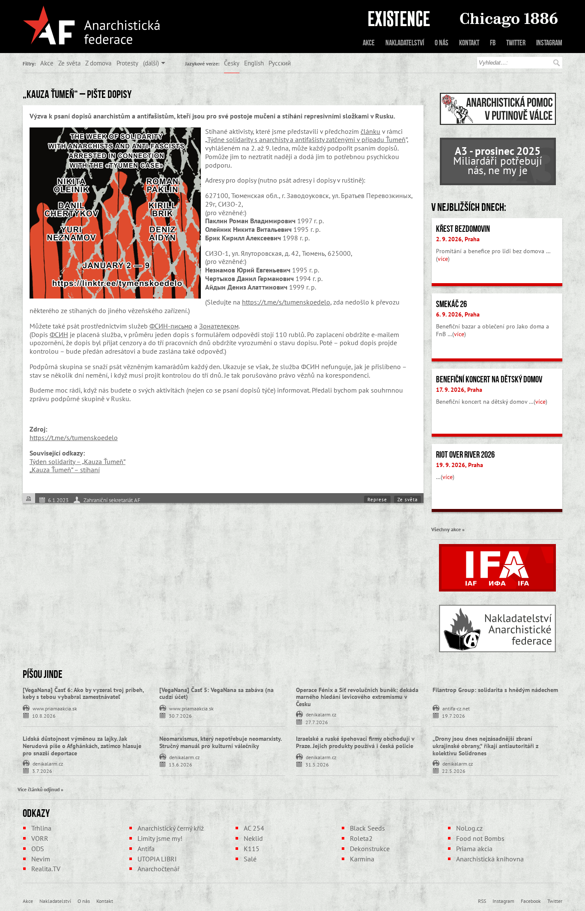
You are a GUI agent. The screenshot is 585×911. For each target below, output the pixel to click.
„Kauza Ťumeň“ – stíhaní (65, 469)
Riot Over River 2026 (465, 455)
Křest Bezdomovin (463, 229)
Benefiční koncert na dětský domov (489, 379)
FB (492, 42)
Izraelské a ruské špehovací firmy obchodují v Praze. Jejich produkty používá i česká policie (355, 742)
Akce (369, 42)
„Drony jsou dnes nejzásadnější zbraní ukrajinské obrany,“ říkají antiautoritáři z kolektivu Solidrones (485, 746)
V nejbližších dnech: (468, 207)
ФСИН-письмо (170, 326)
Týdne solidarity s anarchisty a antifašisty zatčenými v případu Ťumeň (306, 139)
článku (370, 131)
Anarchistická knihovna (490, 859)
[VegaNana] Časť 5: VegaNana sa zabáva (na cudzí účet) (216, 693)
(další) (151, 63)
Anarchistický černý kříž (170, 828)
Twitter (515, 42)
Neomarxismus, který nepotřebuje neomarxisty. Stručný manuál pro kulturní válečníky (220, 742)
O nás (441, 42)
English (254, 63)
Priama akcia (474, 848)
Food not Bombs (480, 838)
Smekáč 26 (451, 304)
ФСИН (59, 334)
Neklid (253, 838)
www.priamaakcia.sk (55, 708)
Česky (231, 63)
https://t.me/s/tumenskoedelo (286, 302)
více (443, 259)
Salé (250, 859)
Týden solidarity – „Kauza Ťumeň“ (77, 461)
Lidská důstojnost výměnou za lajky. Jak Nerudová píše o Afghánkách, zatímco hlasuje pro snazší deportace (82, 746)
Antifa (146, 848)
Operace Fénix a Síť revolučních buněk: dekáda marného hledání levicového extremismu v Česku (357, 697)
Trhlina (41, 828)
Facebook (531, 900)
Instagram (549, 42)
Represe (377, 500)
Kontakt (469, 42)
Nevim (40, 859)
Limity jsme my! (159, 838)
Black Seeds (367, 828)
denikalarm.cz (321, 714)
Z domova (98, 63)
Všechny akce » (448, 529)
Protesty (127, 63)
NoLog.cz (469, 828)
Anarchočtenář (158, 868)
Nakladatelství (404, 42)
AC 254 (254, 828)
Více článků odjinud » (40, 789)
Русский (280, 63)
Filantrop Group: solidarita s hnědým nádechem (495, 690)
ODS (37, 848)
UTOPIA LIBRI (157, 859)
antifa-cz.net (456, 708)
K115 (252, 848)
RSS (482, 900)
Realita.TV (45, 868)
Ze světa (69, 63)
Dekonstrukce (370, 848)
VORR (39, 838)
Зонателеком (219, 326)
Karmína (362, 859)
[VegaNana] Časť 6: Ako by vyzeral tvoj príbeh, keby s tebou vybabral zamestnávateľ (83, 693)
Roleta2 (361, 838)
